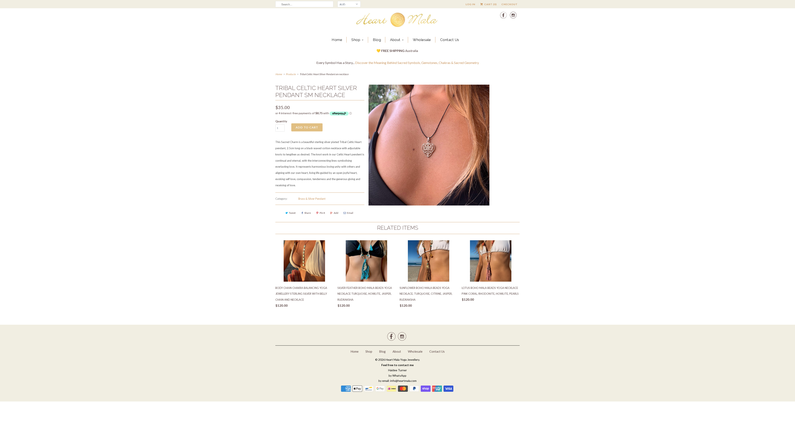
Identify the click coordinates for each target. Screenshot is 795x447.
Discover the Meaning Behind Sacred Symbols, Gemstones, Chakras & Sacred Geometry (417, 63)
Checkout (509, 4)
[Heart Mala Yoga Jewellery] (397, 20)
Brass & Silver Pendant (311, 198)
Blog (377, 40)
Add (336, 212)
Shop (355, 40)
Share (307, 212)
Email (350, 212)
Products (291, 74)
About (395, 40)
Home (337, 40)
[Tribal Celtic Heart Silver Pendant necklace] (429, 145)
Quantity (281, 121)
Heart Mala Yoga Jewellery (402, 359)
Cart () (490, 4)
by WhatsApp (397, 375)
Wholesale (422, 40)
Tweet (292, 212)
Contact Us (449, 40)
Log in (470, 4)
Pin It (322, 212)
